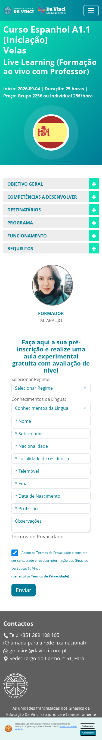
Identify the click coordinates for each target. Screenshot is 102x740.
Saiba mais (87, 726)
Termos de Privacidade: (38, 536)
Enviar (23, 590)
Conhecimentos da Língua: (38, 399)
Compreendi (88, 733)
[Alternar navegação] (91, 10)
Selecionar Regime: (30, 379)
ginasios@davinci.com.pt (38, 650)
